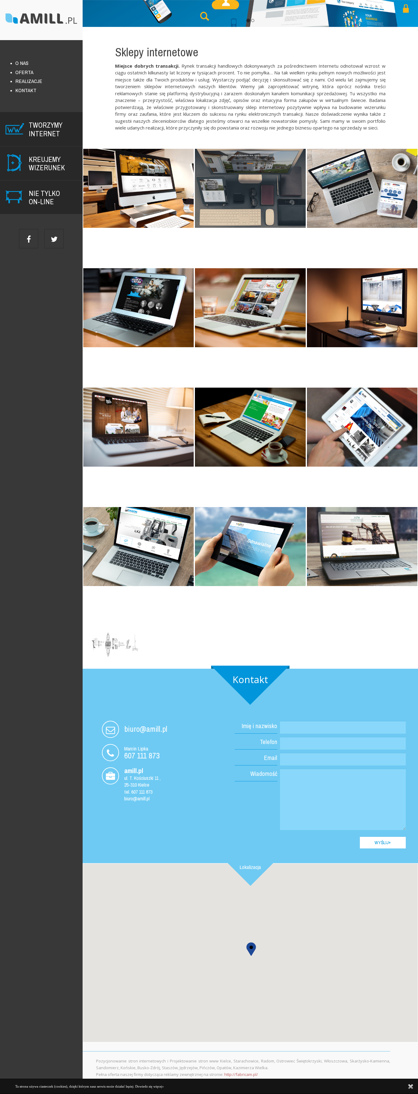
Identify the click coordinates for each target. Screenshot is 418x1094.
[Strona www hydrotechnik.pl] (138, 188)
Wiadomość (263, 773)
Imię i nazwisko (259, 726)
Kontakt (25, 90)
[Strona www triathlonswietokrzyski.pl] (362, 188)
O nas (21, 62)
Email (270, 758)
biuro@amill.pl (145, 728)
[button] (251, 947)
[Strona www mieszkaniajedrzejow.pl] (250, 188)
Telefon (268, 742)
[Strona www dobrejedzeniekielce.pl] (138, 427)
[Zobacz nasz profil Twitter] (54, 238)
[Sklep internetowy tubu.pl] (250, 308)
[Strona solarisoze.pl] (250, 546)
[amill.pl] (41, 21)
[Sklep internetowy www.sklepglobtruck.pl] (362, 427)
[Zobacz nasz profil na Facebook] (28, 238)
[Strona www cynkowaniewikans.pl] (362, 308)
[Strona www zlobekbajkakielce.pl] (250, 427)
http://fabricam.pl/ (241, 1074)
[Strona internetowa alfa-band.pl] (138, 308)
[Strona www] (138, 546)
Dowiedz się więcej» (149, 1086)
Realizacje (28, 81)
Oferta (24, 72)
